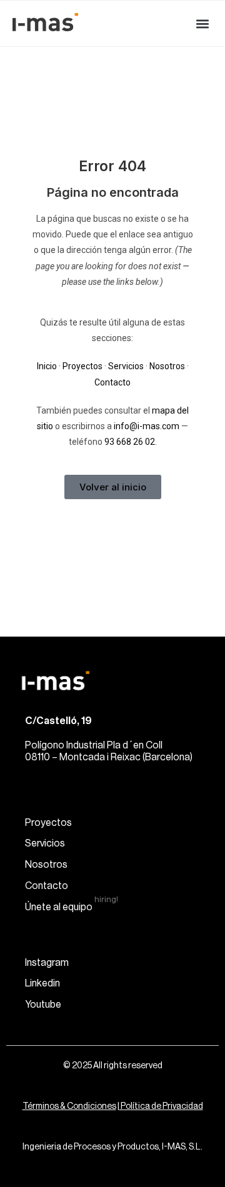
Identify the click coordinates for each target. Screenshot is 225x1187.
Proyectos (82, 366)
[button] (202, 23)
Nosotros (167, 366)
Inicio (47, 366)
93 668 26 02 (129, 442)
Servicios (126, 366)
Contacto (112, 382)
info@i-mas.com (146, 426)
